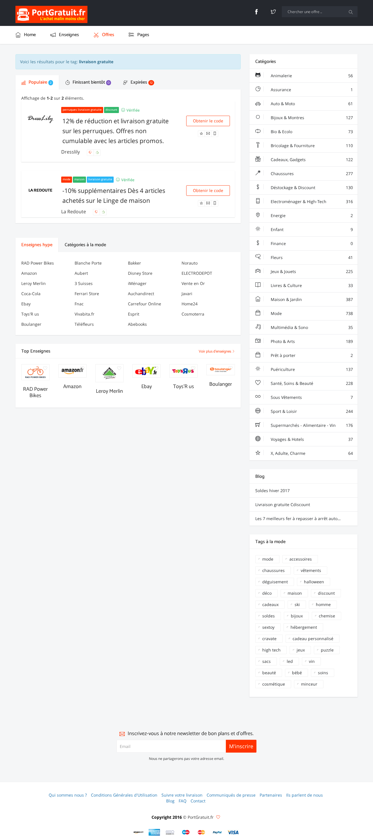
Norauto (190, 263)
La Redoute (74, 211)
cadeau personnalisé (313, 638)
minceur (309, 684)
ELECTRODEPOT (197, 273)
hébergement (304, 627)
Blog (170, 801)
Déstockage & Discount (311, 187)
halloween (314, 581)
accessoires (300, 559)
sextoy (268, 627)
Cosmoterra (193, 314)
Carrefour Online (144, 304)
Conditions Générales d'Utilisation (124, 795)
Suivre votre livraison (182, 795)
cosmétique (273, 684)
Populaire (39, 82)
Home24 (190, 304)
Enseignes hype (36, 245)
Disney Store (140, 273)
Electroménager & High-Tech (311, 201)
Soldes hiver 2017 (272, 490)
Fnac (79, 304)
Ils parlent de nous (304, 795)
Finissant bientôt (90, 82)
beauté (269, 672)
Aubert (81, 273)
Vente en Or (193, 283)
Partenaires (271, 795)
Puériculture (311, 369)
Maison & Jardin (311, 299)
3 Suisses (84, 283)
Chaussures (311, 173)
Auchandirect (141, 293)
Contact (198, 801)
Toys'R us (30, 314)
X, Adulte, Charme (311, 453)
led (290, 661)
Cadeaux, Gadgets (311, 159)
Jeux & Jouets (311, 271)
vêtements (311, 570)
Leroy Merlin (33, 283)
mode (267, 559)
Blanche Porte (88, 263)
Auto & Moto (311, 103)
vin (312, 661)
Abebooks (137, 324)
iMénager (137, 283)
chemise (327, 616)
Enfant (311, 229)
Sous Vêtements (311, 397)
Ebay (26, 304)
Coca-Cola (31, 293)
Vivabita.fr (84, 314)
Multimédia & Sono (311, 327)
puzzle (327, 650)
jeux (301, 650)
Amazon (29, 273)
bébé (297, 672)
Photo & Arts (311, 341)
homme (323, 604)
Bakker (134, 263)
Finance (311, 243)
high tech (271, 650)
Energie (311, 215)
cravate (269, 638)
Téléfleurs (84, 324)
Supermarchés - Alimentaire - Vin (311, 425)
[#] (139, 832)
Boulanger (31, 324)
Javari (187, 293)
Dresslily (71, 152)
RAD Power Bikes (37, 263)
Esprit (133, 314)
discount (326, 593)
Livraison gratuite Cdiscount (282, 504)
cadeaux (270, 604)
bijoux (297, 616)
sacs (266, 661)
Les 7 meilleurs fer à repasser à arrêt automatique (304, 518)
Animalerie (311, 75)
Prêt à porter (311, 355)
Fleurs (311, 257)
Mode (311, 313)
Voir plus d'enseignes (215, 351)
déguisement (275, 581)
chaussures (273, 570)
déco (267, 593)
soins (323, 672)
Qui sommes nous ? (68, 795)
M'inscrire (241, 746)
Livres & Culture (311, 285)
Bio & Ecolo (311, 131)
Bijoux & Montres (311, 117)
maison (295, 593)
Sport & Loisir (311, 411)
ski (297, 604)
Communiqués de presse (231, 795)
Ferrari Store (87, 293)
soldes (268, 616)
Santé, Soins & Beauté (311, 383)
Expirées (141, 82)
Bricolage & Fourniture (311, 145)
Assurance (311, 89)
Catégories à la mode (85, 245)
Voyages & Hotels (311, 439)
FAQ (182, 801)
